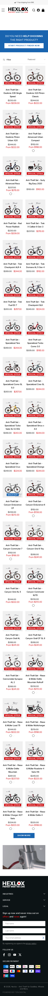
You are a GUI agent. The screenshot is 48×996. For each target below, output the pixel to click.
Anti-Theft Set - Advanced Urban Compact (35, 137)
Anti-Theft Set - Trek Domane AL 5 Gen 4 (35, 266)
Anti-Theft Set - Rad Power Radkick (13, 225)
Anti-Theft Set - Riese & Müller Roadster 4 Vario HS (35, 768)
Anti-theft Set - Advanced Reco (12, 182)
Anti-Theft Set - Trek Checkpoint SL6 (35, 303)
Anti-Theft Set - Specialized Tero (12, 341)
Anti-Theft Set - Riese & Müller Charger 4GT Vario (13, 815)
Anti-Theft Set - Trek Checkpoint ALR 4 (12, 266)
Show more (23, 835)
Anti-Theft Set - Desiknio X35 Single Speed (13, 93)
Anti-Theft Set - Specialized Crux (12, 465)
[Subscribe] (43, 937)
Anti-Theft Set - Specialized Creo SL (35, 383)
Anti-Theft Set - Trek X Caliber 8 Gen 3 (35, 225)
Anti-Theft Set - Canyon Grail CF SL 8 (35, 637)
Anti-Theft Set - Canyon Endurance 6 (35, 503)
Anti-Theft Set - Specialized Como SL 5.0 (12, 384)
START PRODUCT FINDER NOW (24, 46)
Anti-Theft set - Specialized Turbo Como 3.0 (35, 343)
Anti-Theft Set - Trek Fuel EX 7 (12, 303)
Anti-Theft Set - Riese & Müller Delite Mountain (12, 768)
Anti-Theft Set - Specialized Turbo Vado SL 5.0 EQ (13, 425)
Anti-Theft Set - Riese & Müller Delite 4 (35, 813)
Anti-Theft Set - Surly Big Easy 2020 (35, 182)
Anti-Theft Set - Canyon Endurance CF (12, 504)
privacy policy (31, 943)
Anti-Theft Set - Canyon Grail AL (12, 637)
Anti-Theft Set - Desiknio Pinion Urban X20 (13, 137)
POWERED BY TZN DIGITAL (14, 992)
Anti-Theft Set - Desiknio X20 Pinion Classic (35, 93)
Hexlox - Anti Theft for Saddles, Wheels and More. (27, 988)
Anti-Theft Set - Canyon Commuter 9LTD (35, 591)
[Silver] (36, 151)
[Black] (33, 151)
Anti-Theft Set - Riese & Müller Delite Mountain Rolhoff (35, 679)
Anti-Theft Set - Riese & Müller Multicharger (35, 724)
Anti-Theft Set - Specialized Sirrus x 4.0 (35, 425)
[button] (33, 10)
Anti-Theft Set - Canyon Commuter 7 (12, 547)
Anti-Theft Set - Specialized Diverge (35, 465)
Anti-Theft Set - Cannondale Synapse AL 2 (12, 679)
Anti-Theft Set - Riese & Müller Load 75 (12, 724)
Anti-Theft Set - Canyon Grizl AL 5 (13, 590)
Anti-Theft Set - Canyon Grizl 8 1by (35, 547)
